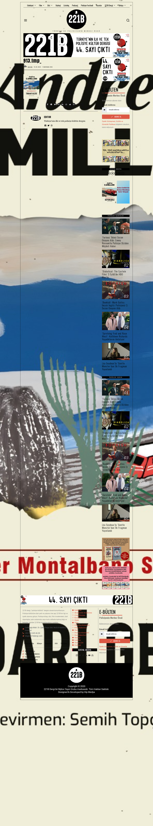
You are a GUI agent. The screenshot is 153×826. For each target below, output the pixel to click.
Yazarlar (99, 5)
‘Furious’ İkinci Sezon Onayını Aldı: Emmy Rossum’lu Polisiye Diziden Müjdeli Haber (115, 242)
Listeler (66, 5)
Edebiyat (30, 5)
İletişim (64, 643)
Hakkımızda (29, 643)
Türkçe (120, 5)
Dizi (48, 5)
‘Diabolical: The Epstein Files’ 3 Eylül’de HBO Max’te (114, 274)
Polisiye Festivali (87, 5)
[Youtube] (89, 655)
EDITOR (47, 117)
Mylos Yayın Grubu (67, 689)
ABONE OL (117, 116)
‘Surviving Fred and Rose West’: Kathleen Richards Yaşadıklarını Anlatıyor (115, 336)
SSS (56, 643)
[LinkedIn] (86, 655)
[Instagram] (76, 655)
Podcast (75, 5)
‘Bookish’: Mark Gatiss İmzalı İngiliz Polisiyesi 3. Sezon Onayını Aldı (115, 305)
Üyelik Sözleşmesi (108, 121)
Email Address (108, 105)
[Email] (92, 655)
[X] (79, 655)
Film (40, 5)
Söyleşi (58, 5)
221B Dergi (109, 5)
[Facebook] (83, 655)
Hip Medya (89, 692)
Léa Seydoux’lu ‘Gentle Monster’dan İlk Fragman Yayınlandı (114, 366)
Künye (39, 643)
